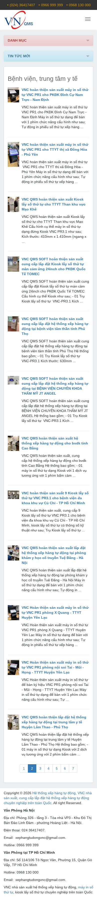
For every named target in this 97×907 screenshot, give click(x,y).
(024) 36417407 (22, 5)
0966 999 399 (52, 5)
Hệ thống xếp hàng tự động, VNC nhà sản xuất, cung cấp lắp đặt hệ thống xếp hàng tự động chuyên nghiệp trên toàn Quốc (48, 798)
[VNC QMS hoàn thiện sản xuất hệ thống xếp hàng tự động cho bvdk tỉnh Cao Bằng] (13, 443)
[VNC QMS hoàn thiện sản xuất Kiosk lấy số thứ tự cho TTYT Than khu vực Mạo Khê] (13, 204)
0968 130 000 (80, 5)
